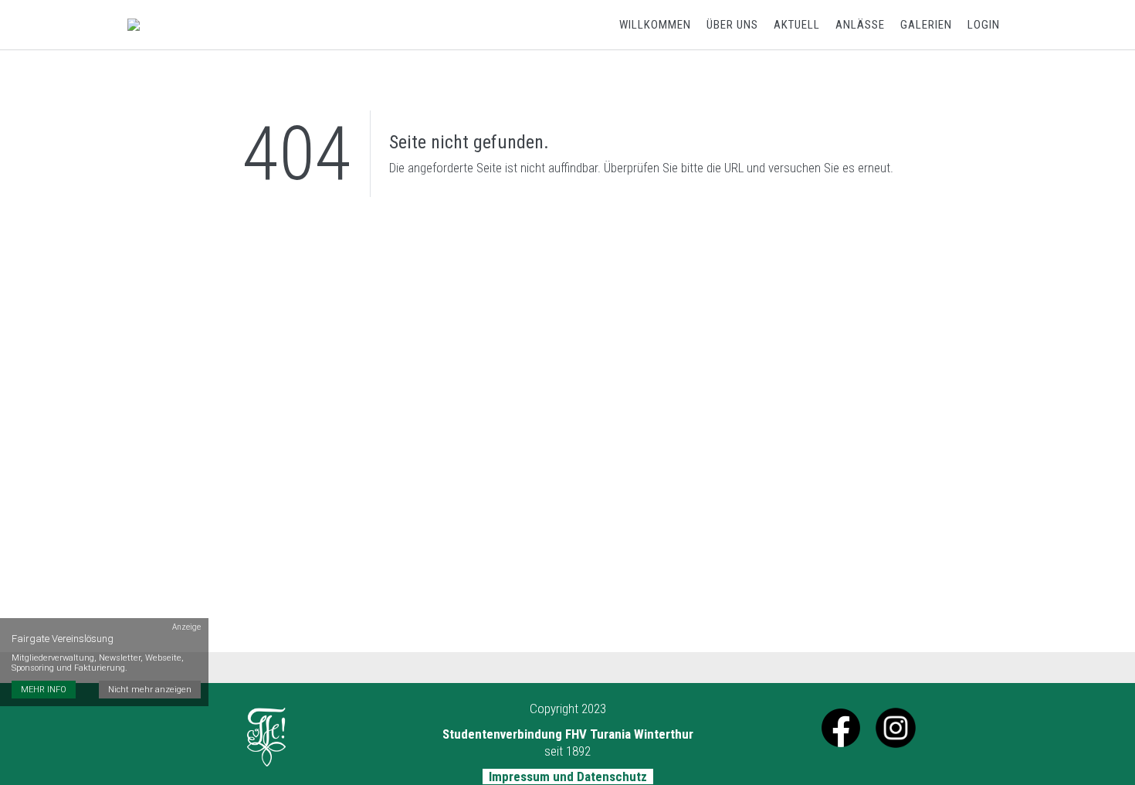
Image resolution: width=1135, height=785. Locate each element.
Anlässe (860, 25)
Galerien (926, 25)
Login (983, 25)
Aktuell (797, 25)
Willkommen (655, 25)
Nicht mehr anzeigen (149, 690)
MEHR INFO (43, 690)
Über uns (732, 25)
